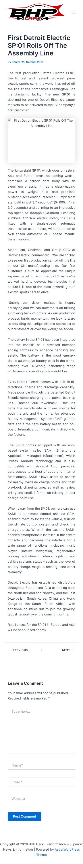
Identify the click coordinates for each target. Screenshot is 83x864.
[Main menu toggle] (74, 12)
